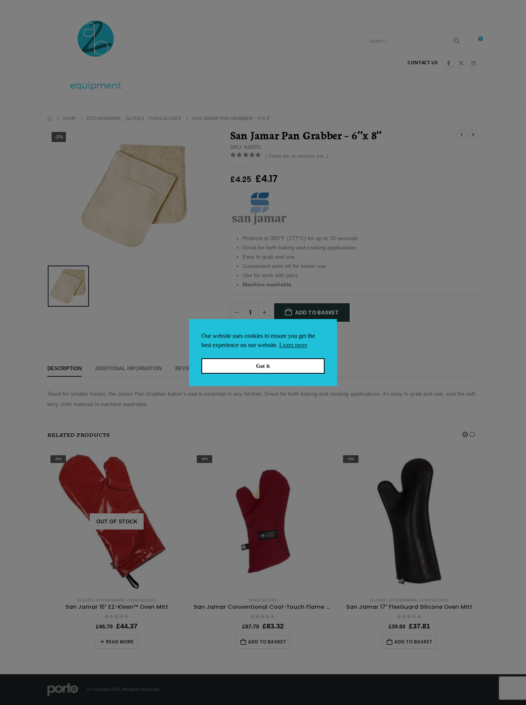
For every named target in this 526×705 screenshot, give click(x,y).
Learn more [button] (293, 345)
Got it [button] (263, 366)
